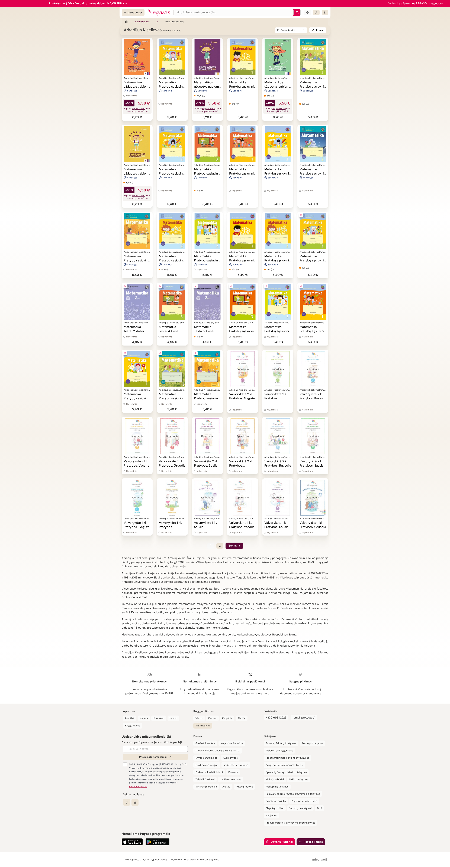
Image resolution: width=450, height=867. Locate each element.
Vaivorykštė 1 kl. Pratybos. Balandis (170, 527)
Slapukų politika (275, 808)
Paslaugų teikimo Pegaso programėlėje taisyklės (293, 793)
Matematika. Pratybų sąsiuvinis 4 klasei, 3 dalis (207, 173)
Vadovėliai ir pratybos (236, 765)
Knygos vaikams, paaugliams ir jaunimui (217, 750)
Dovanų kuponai (282, 842)
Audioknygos (230, 757)
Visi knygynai (202, 725)
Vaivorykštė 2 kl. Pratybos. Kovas (311, 396)
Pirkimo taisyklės (298, 779)
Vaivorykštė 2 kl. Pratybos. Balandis (276, 398)
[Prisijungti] (316, 12)
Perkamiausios (288, 30)
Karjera (144, 718)
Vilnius (199, 718)
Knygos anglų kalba (206, 757)
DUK (319, 808)
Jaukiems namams (230, 779)
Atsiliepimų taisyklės (277, 786)
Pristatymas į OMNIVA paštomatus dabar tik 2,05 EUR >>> (88, 3)
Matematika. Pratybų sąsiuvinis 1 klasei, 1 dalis (137, 260)
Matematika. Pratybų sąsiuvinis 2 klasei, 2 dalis (277, 260)
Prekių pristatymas (312, 743)
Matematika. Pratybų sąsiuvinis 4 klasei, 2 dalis (207, 260)
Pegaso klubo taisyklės (304, 801)
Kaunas (212, 718)
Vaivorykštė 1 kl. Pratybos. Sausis (276, 525)
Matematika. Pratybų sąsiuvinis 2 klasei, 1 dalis (242, 86)
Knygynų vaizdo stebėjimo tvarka (284, 765)
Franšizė (129, 718)
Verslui (173, 718)
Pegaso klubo (138, 108)
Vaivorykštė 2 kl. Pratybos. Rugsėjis (277, 463)
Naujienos (271, 815)
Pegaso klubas (313, 842)
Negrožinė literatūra (232, 743)
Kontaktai (158, 718)
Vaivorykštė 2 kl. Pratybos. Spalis (206, 463)
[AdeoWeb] (320, 859)
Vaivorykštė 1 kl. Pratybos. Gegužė (136, 525)
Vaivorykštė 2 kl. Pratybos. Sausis (311, 463)
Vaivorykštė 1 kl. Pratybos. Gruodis (313, 525)
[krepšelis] (325, 12)
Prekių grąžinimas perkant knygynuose (287, 757)
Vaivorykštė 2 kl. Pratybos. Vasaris (136, 463)
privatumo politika (138, 786)
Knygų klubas (132, 725)
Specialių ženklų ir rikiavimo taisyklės (286, 772)
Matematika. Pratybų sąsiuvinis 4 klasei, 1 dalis (242, 173)
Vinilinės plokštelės (206, 786)
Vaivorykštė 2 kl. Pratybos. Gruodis (172, 463)
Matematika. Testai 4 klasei (169, 329)
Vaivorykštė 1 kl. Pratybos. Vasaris (242, 525)
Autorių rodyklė (142, 21)
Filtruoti (320, 30)
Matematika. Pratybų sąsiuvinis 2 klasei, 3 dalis (172, 260)
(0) (203, 95)
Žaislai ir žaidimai (204, 779)
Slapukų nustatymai (300, 808)
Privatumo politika (276, 801)
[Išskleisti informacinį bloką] (307, 12)
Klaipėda (227, 718)
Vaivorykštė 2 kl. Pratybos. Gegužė (242, 396)
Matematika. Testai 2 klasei (134, 329)
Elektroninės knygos (206, 765)
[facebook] (126, 802)
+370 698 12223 (276, 717)
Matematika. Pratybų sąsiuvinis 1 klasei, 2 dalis (313, 173)
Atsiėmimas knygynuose (279, 750)
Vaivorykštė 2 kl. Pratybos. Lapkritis (241, 465)
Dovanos (233, 772)
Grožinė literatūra (205, 743)
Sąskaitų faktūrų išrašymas (281, 743)
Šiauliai (241, 718)
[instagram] (135, 802)
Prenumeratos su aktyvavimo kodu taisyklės (290, 822)
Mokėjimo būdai (275, 779)
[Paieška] (296, 12)
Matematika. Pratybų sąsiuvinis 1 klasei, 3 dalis (313, 86)
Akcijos (226, 786)
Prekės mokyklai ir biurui (209, 772)
